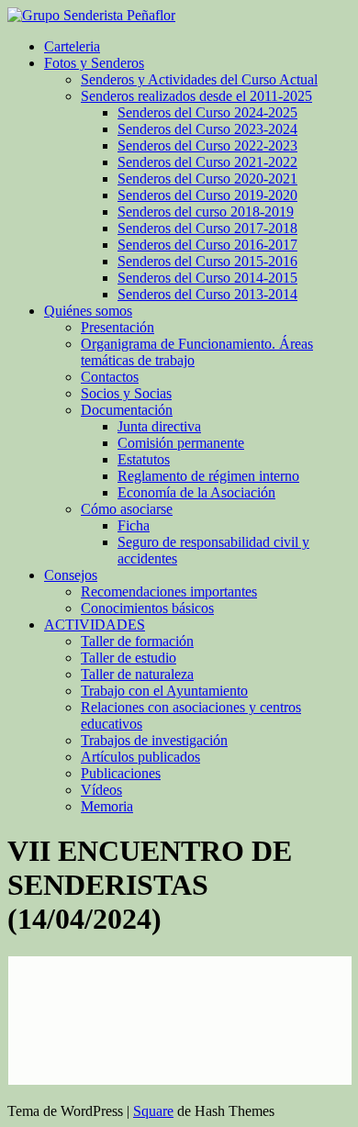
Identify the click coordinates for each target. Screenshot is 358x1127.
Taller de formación (137, 641)
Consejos (70, 575)
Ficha (133, 525)
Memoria (107, 806)
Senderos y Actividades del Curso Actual (199, 79)
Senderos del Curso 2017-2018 (207, 228)
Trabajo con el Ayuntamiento (164, 690)
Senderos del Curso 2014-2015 (207, 277)
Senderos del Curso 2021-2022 (207, 162)
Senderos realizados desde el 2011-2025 (196, 96)
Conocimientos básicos (147, 608)
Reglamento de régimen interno (208, 476)
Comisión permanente (180, 443)
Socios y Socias (126, 393)
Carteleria (72, 46)
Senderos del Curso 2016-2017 (207, 244)
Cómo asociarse (127, 509)
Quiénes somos (88, 310)
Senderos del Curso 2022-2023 (207, 145)
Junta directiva (159, 426)
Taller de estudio (128, 657)
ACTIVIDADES (94, 624)
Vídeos (101, 790)
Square (153, 1111)
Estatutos (143, 459)
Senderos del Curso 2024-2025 (207, 112)
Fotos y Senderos (94, 63)
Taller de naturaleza (137, 674)
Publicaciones (121, 773)
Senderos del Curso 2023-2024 (207, 129)
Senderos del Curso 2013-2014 (207, 294)
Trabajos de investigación (154, 740)
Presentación (117, 327)
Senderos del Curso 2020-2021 (207, 178)
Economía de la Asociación (196, 492)
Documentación (127, 410)
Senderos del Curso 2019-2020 (207, 195)
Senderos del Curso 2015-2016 (207, 261)
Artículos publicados (140, 756)
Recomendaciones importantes (169, 591)
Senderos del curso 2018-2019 (205, 211)
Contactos (110, 377)
